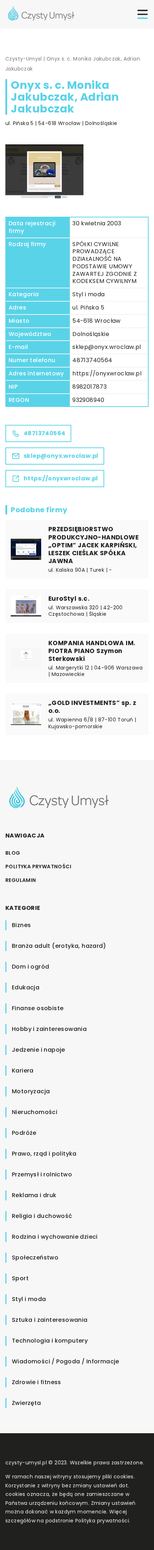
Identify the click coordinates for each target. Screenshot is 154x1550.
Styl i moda (88, 294)
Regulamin (20, 880)
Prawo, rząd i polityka (44, 1154)
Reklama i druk (34, 1195)
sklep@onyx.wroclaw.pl (106, 347)
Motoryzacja (31, 1091)
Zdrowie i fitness (36, 1382)
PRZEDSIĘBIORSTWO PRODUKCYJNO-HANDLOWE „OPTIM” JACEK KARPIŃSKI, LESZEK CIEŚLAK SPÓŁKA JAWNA (93, 545)
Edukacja (25, 987)
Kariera (23, 1070)
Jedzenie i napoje (38, 1050)
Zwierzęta (26, 1403)
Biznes (21, 925)
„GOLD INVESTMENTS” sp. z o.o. (92, 707)
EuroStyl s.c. (69, 599)
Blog (12, 852)
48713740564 (92, 360)
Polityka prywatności (38, 866)
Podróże (24, 1133)
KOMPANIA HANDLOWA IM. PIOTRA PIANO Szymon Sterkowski (91, 651)
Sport (20, 1278)
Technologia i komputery (50, 1341)
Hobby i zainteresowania (49, 1029)
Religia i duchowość (42, 1216)
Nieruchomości (34, 1112)
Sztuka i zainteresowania (50, 1320)
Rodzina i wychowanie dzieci (55, 1237)
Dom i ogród (30, 967)
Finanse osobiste (37, 1008)
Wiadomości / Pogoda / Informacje (65, 1361)
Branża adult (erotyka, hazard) (59, 946)
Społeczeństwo (35, 1257)
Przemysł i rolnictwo (42, 1174)
